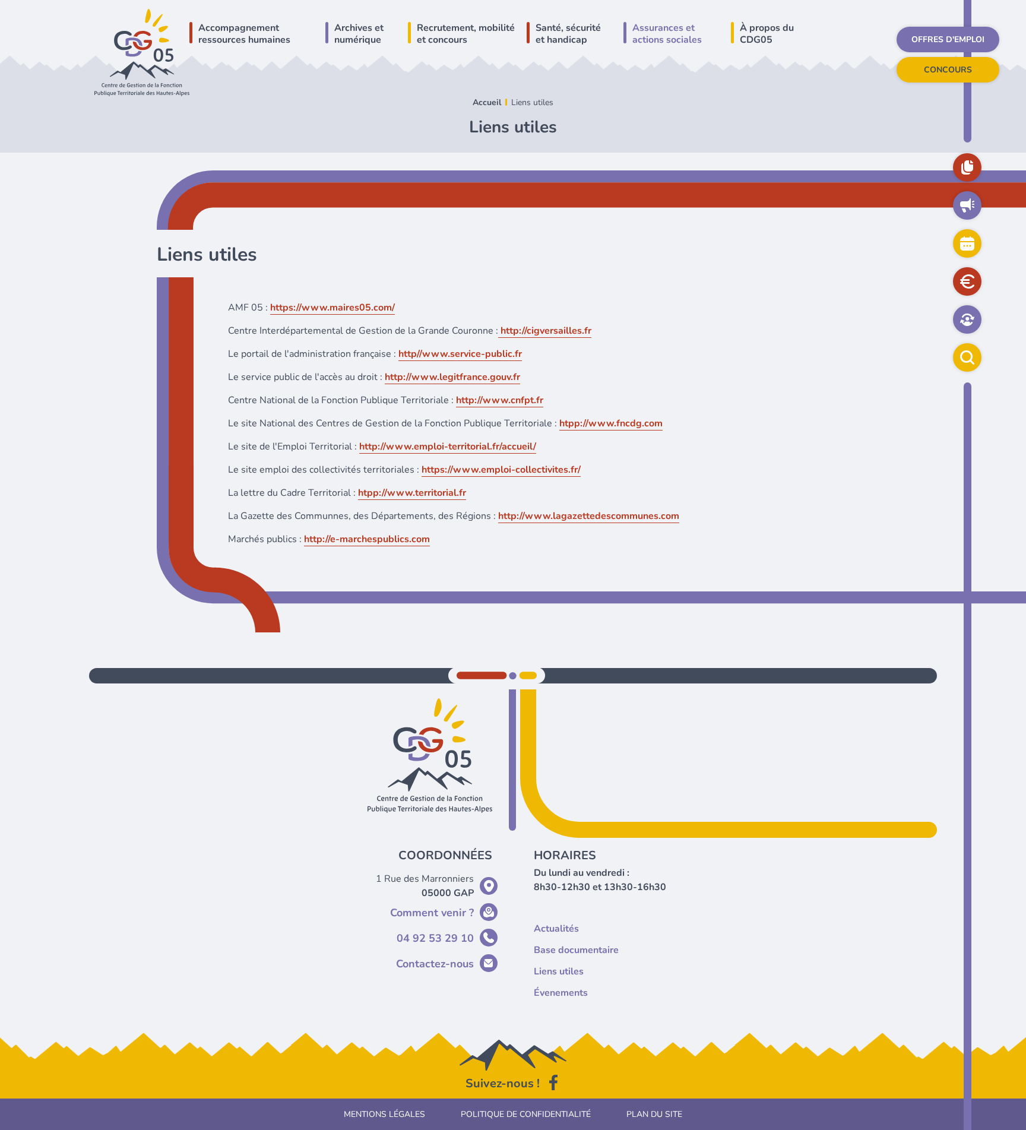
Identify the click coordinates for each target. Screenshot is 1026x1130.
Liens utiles (559, 971)
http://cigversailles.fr (544, 330)
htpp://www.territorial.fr (412, 492)
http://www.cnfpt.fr (499, 400)
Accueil (487, 102)
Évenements (561, 992)
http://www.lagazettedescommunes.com (588, 516)
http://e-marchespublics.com (367, 539)
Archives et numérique (359, 34)
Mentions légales (384, 1114)
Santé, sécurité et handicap (568, 34)
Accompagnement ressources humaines (244, 34)
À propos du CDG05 (767, 34)
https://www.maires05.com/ (332, 307)
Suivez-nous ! (503, 1083)
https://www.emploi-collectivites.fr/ (501, 469)
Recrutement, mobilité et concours (466, 34)
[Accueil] (141, 51)
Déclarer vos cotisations (967, 281)
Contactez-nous (435, 964)
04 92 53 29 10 (435, 938)
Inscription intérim (967, 319)
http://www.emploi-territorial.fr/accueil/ (447, 446)
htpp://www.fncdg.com (611, 423)
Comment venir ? (432, 913)
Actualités (967, 205)
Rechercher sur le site (967, 357)
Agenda (967, 243)
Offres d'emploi (947, 39)
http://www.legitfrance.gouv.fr (452, 377)
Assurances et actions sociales (667, 34)
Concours (948, 69)
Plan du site (654, 1114)
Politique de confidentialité (526, 1114)
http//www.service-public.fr (460, 353)
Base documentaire (967, 167)
